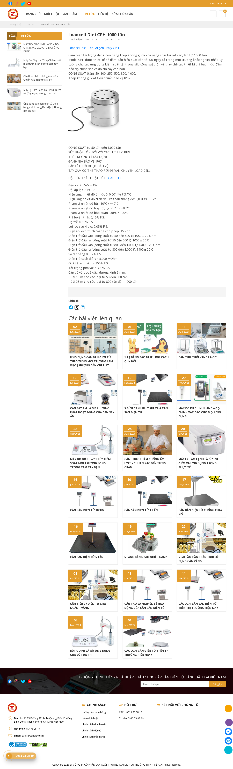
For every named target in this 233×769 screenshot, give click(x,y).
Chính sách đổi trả (91, 730)
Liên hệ (103, 14)
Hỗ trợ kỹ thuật (90, 718)
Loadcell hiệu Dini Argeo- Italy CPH (93, 48)
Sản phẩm (70, 14)
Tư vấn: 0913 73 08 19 (131, 718)
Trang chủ (32, 14)
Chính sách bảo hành (93, 736)
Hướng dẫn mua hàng (94, 712)
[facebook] (10, 3)
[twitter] (22, 3)
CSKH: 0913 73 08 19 (130, 712)
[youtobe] (29, 3)
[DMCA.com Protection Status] (37, 744)
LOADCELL (113, 178)
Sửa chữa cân (122, 14)
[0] (222, 14)
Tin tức (89, 14)
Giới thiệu (51, 14)
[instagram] (16, 3)
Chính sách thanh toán (94, 724)
